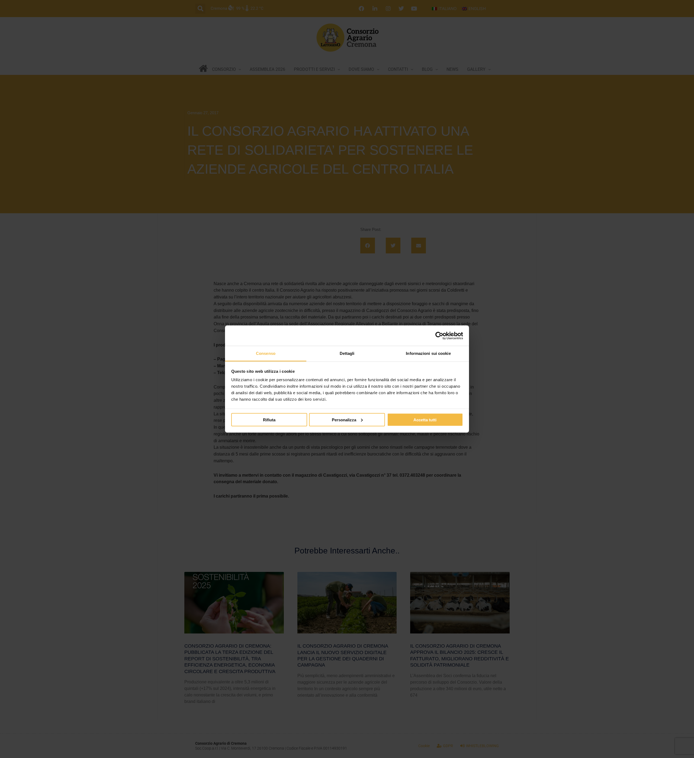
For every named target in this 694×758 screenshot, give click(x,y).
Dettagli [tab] (347, 353)
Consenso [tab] (265, 353)
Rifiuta (269, 419)
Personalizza (344, 419)
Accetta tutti (424, 419)
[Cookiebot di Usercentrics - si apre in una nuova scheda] (439, 336)
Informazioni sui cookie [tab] (428, 353)
